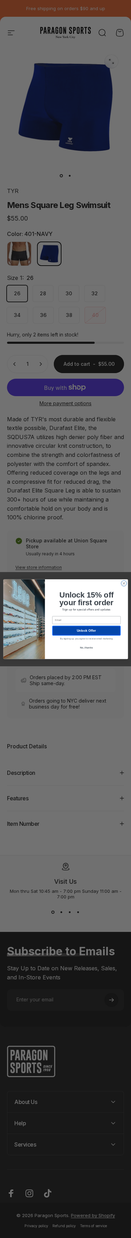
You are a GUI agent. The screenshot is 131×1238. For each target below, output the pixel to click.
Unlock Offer (86, 630)
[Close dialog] (123, 583)
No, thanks (86, 647)
